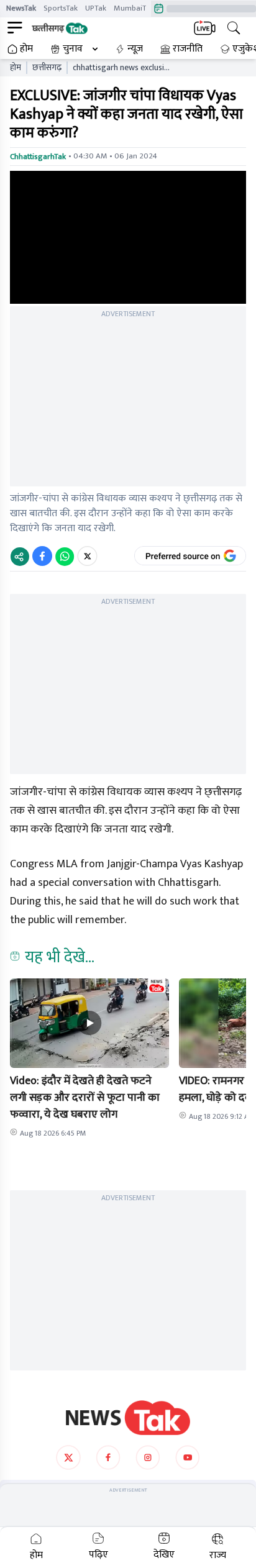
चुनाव (73, 49)
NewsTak (21, 8)
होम (26, 49)
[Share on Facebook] (42, 556)
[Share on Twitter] (87, 556)
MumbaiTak (134, 8)
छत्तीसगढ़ (47, 68)
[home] (128, 1417)
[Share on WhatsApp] (65, 556)
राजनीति (188, 49)
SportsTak (60, 8)
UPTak (95, 8)
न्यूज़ (135, 49)
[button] (89, 1023)
